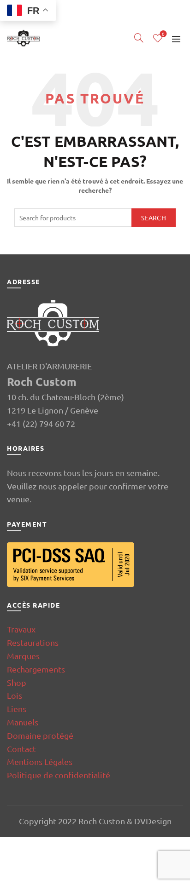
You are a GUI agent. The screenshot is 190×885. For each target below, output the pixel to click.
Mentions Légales (39, 761)
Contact (21, 748)
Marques (23, 656)
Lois (14, 695)
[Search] (138, 38)
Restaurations (33, 642)
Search (153, 217)
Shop (16, 682)
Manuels (22, 722)
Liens (16, 708)
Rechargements (36, 669)
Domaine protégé (40, 735)
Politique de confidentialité (58, 775)
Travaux (21, 629)
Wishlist (163, 34)
